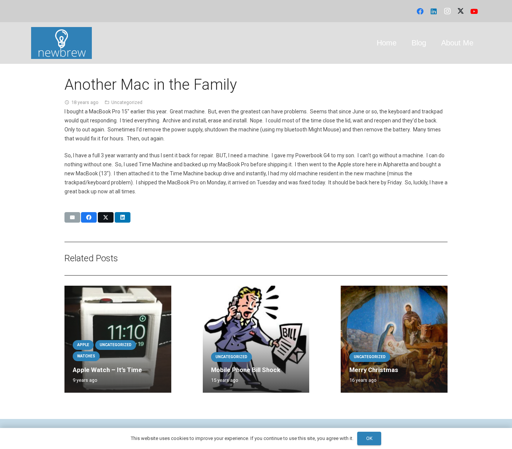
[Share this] (89, 217)
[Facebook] (420, 11)
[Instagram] (447, 11)
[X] (460, 11)
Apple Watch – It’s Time (107, 370)
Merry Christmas (373, 370)
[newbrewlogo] (61, 43)
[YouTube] (474, 11)
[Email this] (72, 217)
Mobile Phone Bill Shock (245, 370)
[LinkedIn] (433, 11)
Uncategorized (126, 102)
